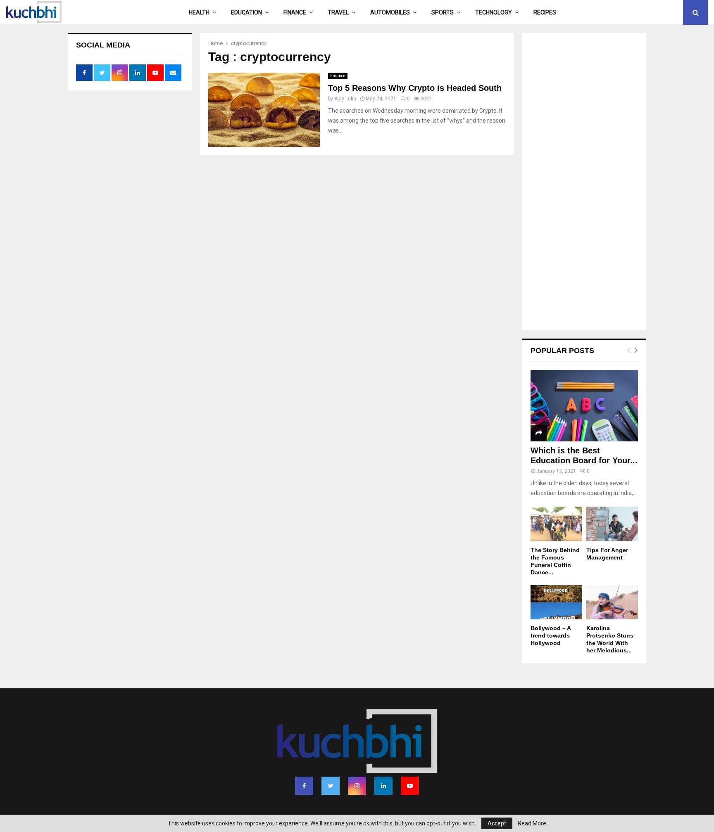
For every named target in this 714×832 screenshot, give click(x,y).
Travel (338, 12)
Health (199, 12)
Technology (493, 12)
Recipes (544, 12)
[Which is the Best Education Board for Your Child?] (584, 405)
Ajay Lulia (345, 99)
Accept (497, 823)
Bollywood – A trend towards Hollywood (551, 635)
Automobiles (390, 12)
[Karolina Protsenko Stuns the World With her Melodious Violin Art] (612, 602)
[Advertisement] (584, 182)
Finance (294, 12)
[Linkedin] (383, 786)
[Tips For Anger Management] (612, 524)
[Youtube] (410, 786)
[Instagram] (357, 786)
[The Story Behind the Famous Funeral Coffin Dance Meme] (556, 524)
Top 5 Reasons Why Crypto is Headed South (415, 87)
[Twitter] (330, 786)
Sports (442, 12)
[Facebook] (304, 786)
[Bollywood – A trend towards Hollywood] (556, 602)
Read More (532, 823)
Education (246, 12)
